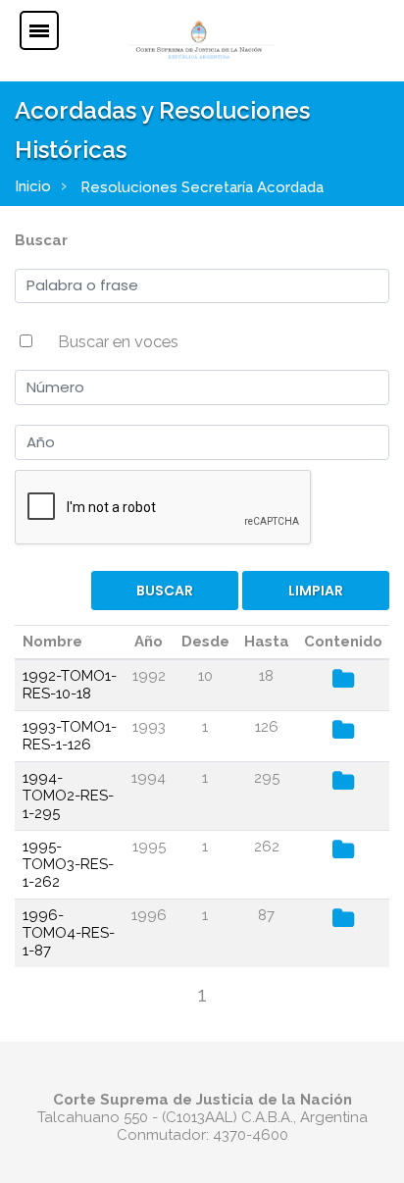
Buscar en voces (118, 341)
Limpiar (315, 590)
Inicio (33, 186)
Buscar (41, 240)
